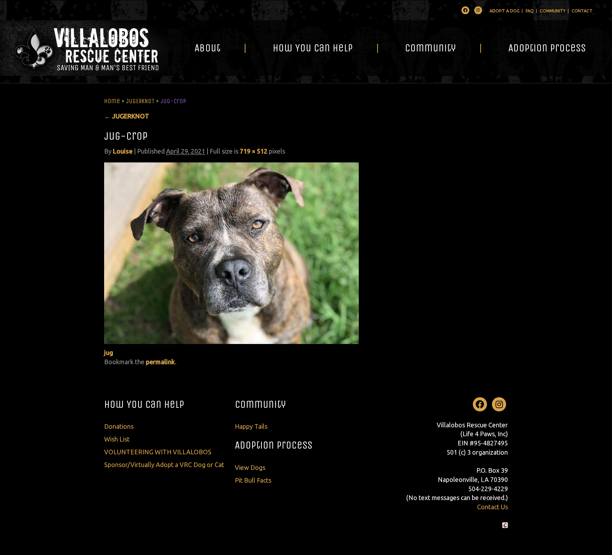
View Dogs (250, 467)
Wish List (117, 439)
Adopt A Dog (504, 11)
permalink (160, 361)
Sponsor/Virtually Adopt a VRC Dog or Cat (164, 464)
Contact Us (492, 506)
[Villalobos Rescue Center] (84, 48)
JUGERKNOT (140, 101)
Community (553, 11)
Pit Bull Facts (253, 480)
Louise (122, 151)
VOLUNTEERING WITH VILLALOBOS (157, 451)
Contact (582, 11)
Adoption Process (547, 47)
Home (112, 101)
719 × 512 (253, 151)
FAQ (530, 11)
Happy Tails (251, 426)
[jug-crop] (231, 252)
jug (108, 352)
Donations (119, 426)
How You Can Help (313, 47)
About (207, 47)
